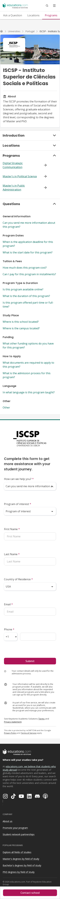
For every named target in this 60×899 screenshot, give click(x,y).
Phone (9, 629)
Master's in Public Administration (14, 187)
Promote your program (15, 827)
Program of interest (17, 504)
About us (7, 821)
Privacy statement (13, 721)
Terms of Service (28, 733)
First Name (12, 529)
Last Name (12, 554)
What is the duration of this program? (26, 296)
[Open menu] (54, 6)
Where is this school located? (21, 322)
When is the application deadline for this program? (28, 244)
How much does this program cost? (25, 267)
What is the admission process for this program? (26, 375)
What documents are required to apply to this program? (28, 364)
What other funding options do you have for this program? (28, 345)
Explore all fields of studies (17, 852)
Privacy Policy (10, 733)
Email (8, 604)
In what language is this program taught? (29, 392)
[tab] (12, 15)
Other (6, 407)
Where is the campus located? (21, 328)
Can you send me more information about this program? (29, 225)
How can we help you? (19, 479)
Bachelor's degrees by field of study (22, 865)
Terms (41, 718)
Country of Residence (18, 579)
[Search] (47, 6)
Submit (30, 661)
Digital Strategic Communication (13, 165)
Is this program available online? (23, 289)
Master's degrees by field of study (21, 858)
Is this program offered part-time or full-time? (28, 304)
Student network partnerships (18, 834)
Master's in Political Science (20, 176)
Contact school (30, 893)
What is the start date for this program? (27, 252)
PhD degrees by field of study (18, 872)
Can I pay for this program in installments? (29, 274)
